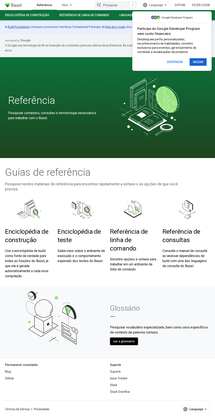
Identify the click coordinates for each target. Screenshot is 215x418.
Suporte (115, 371)
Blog (8, 371)
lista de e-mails (115, 27)
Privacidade (41, 409)
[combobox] (116, 5)
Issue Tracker (119, 378)
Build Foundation (19, 27)
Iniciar (198, 62)
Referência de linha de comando (84, 15)
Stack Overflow (120, 391)
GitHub (180, 5)
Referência (44, 5)
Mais (65, 5)
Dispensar (175, 62)
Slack (113, 385)
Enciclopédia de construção (27, 15)
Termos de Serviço (17, 409)
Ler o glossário (124, 341)
